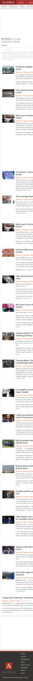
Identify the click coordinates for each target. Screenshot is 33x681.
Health (22, 6)
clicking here (11, 59)
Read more (27, 190)
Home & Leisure (25, 665)
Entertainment (13, 6)
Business (4, 6)
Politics (23, 670)
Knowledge (24, 667)
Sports (23, 673)
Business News (15, 601)
